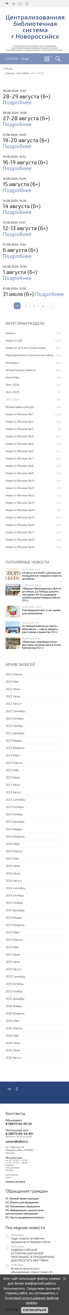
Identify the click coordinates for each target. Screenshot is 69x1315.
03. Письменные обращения (23, 1206)
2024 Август (14, 880)
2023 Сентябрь (15, 799)
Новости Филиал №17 (20, 532)
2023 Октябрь (15, 807)
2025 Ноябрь (14, 991)
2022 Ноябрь (14, 725)
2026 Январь (14, 1006)
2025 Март (13, 932)
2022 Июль (13, 696)
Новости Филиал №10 (20, 480)
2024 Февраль (15, 836)
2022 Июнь (13, 689)
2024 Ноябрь (14, 902)
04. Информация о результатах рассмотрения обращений (25, 1211)
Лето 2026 (12, 384)
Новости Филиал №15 (20, 517)
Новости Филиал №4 (20, 436)
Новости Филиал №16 (20, 524)
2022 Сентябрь (15, 711)
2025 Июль (13, 961)
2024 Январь (14, 829)
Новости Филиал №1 (19, 414)
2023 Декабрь (15, 821)
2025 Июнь (13, 954)
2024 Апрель (14, 851)
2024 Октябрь (15, 895)
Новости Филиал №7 (19, 458)
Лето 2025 (12, 392)
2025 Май (12, 947)
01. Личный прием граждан (22, 1198)
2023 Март (13, 755)
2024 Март (13, 843)
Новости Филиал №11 (20, 488)
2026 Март (13, 1020)
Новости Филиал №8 (19, 465)
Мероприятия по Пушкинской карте (29, 355)
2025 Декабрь (15, 998)
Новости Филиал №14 (20, 510)
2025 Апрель (14, 939)
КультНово (13, 377)
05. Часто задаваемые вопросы (25, 1217)
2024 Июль (13, 873)
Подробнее (17, 102)
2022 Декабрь (15, 733)
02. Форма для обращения (22, 1202)
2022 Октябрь (15, 718)
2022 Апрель (14, 674)
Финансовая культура (20, 406)
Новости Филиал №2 (19, 421)
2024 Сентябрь (15, 888)
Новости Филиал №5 (19, 443)
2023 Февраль (15, 747)
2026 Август (14, 1057)
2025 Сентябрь (15, 976)
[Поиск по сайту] (57, 58)
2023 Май (12, 770)
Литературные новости (21, 370)
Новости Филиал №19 (20, 546)
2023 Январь (14, 740)
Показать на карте (15, 1181)
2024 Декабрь (15, 910)
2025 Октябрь (15, 983)
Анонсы (10, 333)
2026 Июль (13, 1050)
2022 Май (12, 681)
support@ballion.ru (17, 1141)
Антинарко (13, 362)
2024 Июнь (13, 865)
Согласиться (34, 1310)
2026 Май (12, 1035)
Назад (9, 68)
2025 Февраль (15, 925)
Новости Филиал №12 (20, 495)
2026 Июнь (13, 1043)
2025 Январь (14, 917)
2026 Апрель (14, 1028)
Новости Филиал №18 (20, 539)
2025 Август (14, 969)
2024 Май (12, 858)
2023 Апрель (14, 762)
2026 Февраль (15, 1013)
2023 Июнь (13, 777)
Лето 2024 (13, 399)
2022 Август (14, 703)
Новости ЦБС (14, 340)
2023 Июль (13, 784)
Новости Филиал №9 (19, 473)
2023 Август (14, 792)
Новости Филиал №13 (20, 502)
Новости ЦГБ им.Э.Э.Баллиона (25, 347)
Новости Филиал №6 (19, 451)
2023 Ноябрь (14, 814)
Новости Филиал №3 (19, 429)
